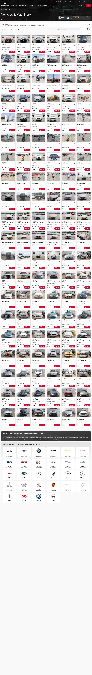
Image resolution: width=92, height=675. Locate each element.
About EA (59, 1)
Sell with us (71, 1)
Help (75, 1)
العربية (89, 1)
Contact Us (83, 1)
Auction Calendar (65, 1)
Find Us (79, 1)
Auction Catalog (23, 19)
